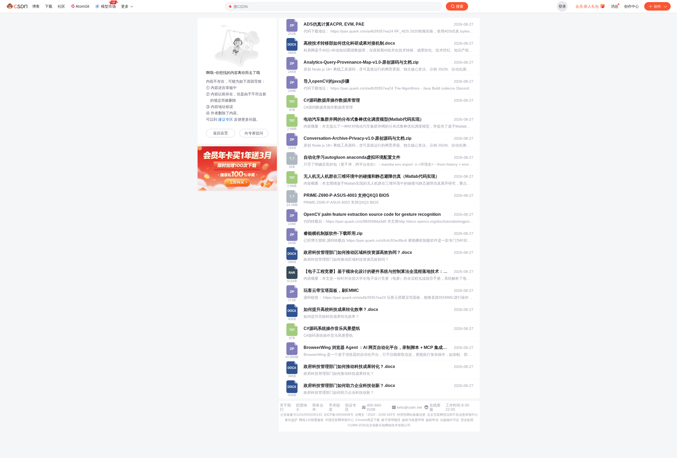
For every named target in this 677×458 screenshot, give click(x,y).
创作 (657, 6)
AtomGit (82, 6)
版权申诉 (432, 420)
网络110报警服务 (311, 420)
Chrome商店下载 (367, 420)
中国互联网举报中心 (339, 420)
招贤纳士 (301, 407)
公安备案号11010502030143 (301, 415)
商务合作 (317, 407)
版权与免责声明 (413, 420)
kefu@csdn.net (409, 407)
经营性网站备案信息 (411, 415)
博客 (36, 6)
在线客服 (435, 407)
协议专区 (350, 407)
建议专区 (225, 119)
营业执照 (467, 420)
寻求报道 (334, 407)
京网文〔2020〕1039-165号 (375, 415)
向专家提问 (254, 133)
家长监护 (291, 420)
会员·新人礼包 (587, 6)
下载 (48, 6)
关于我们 (285, 407)
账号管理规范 (390, 420)
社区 (61, 6)
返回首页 (220, 133)
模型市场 (108, 6)
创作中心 (631, 6)
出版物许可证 (449, 420)
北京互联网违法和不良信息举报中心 (452, 415)
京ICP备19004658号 (338, 415)
